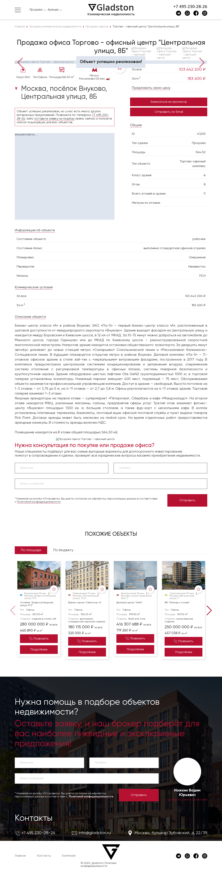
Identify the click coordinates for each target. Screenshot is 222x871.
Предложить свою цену (151, 88)
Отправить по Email (169, 111)
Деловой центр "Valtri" (129, 602)
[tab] (26, 55)
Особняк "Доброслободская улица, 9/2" (36, 604)
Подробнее (39, 649)
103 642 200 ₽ (192, 69)
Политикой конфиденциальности (39, 502)
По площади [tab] (31, 550)
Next (202, 62)
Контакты (34, 818)
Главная (20, 855)
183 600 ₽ (196, 79)
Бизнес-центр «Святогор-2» (84, 602)
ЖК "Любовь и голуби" (177, 602)
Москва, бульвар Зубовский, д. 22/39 (170, 833)
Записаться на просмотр (168, 101)
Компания (68, 855)
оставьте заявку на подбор (54, 118)
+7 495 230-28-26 (190, 6)
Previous (20, 62)
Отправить (187, 500)
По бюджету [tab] (63, 550)
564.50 (201, 152)
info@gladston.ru (95, 833)
